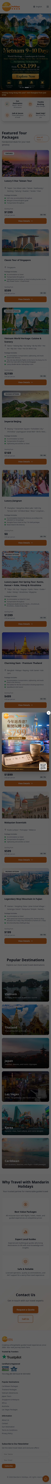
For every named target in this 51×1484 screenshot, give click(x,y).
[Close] (49, 713)
